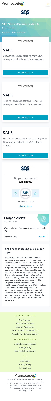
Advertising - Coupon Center (25, 334)
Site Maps (25, 361)
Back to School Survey (25, 351)
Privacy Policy (25, 364)
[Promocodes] (13, 4)
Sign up (41, 236)
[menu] (47, 3)
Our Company (25, 320)
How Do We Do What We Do (25, 330)
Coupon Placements (25, 327)
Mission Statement (25, 323)
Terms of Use (25, 368)
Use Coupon (23, 72)
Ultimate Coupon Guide (25, 344)
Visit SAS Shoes (25, 206)
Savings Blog (25, 347)
